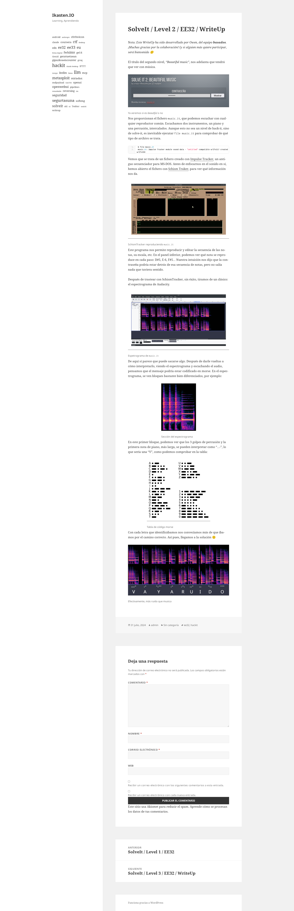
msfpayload (58, 82)
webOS (83, 106)
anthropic (66, 37)
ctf (75, 41)
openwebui (60, 87)
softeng (80, 101)
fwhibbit (69, 52)
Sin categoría (171, 625)
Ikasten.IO (63, 15)
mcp (84, 73)
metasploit (61, 77)
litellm (63, 73)
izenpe (55, 73)
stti (65, 106)
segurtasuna (63, 100)
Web (131, 765)
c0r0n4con (77, 37)
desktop (82, 42)
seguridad (59, 95)
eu (79, 47)
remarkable (56, 91)
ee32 (62, 47)
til (69, 106)
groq (80, 60)
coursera (66, 42)
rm (77, 91)
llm (77, 72)
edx (54, 48)
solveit (57, 105)
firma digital (57, 53)
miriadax (76, 78)
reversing (69, 91)
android (56, 37)
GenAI (55, 56)
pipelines (74, 87)
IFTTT (83, 66)
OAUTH (69, 83)
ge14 (79, 52)
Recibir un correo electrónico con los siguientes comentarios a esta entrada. (176, 785)
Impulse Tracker (201, 159)
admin (154, 625)
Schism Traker (178, 169)
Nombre (135, 733)
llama (70, 73)
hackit (58, 65)
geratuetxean (68, 56)
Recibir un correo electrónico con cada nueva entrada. (162, 795)
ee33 (71, 47)
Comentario (138, 682)
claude (55, 42)
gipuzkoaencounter (64, 60)
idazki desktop (72, 66)
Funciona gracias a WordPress (145, 902)
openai (77, 82)
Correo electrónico (144, 749)
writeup (56, 110)
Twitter (75, 106)
